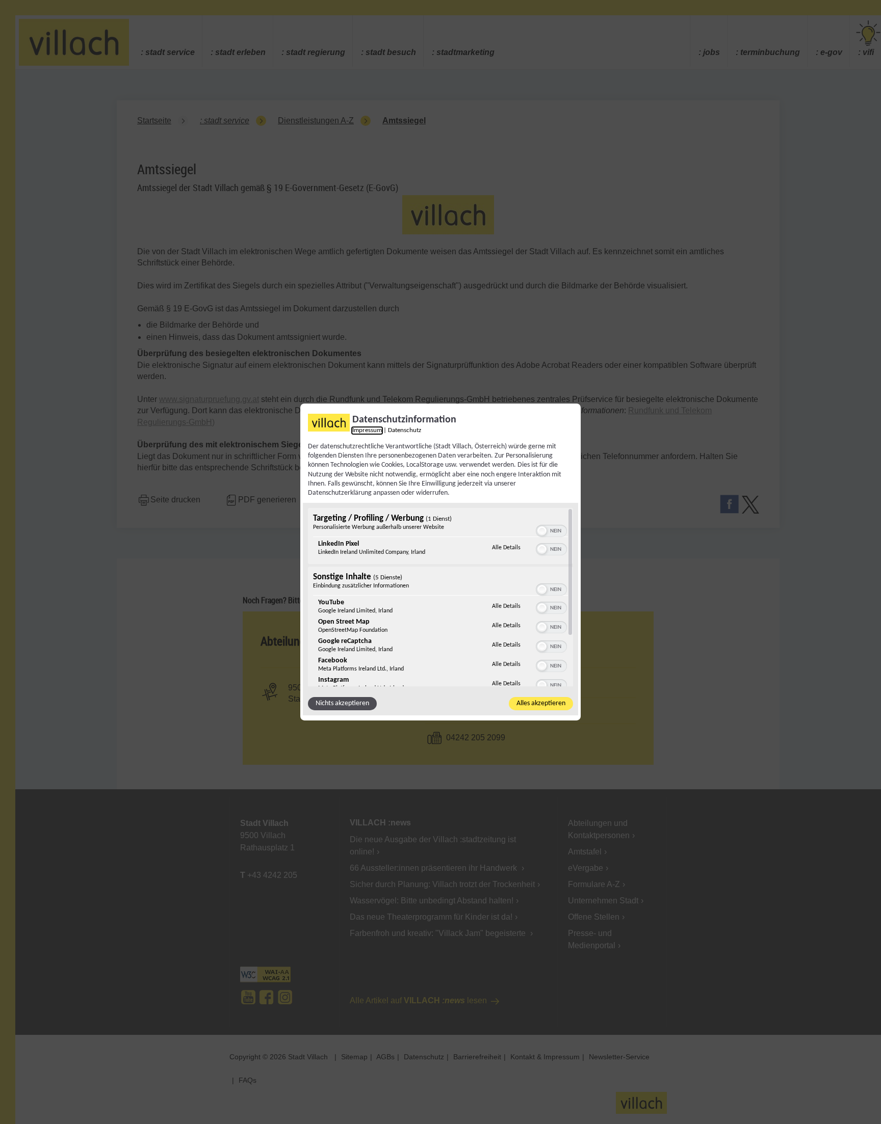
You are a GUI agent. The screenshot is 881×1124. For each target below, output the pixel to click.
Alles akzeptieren (540, 703)
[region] (440, 597)
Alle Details (506, 547)
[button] (542, 531)
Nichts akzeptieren (342, 703)
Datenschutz (404, 430)
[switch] (551, 530)
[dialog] (440, 562)
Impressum (367, 430)
